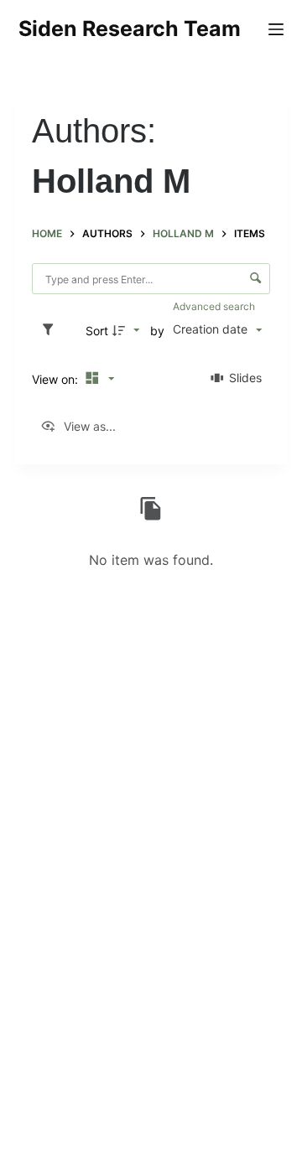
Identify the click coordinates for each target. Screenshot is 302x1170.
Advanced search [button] (215, 306)
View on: (56, 379)
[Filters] (52, 330)
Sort (97, 331)
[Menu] (276, 29)
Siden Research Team (129, 28)
